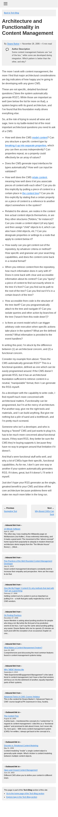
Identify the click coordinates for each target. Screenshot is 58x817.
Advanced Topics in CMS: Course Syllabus (22, 697)
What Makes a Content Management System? (23, 648)
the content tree (30, 193)
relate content (39, 177)
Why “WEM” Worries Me (14, 670)
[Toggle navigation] (29, 3)
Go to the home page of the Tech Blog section (25, 793)
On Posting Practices (12, 615)
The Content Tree (11, 716)
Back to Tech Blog (11, 13)
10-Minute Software (12, 529)
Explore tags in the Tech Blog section (21, 797)
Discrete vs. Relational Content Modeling (21, 746)
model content (40, 137)
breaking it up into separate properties (25, 145)
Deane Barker (13, 44)
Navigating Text (10, 511)
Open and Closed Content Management (20, 770)
